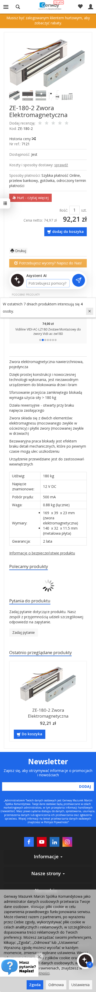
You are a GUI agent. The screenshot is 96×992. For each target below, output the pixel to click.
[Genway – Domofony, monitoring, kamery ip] (48, 6)
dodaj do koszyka (68, 231)
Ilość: (63, 210)
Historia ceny (20, 138)
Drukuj (20, 250)
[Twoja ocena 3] (53, 123)
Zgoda (35, 984)
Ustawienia (80, 984)
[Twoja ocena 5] (66, 123)
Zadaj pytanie (23, 632)
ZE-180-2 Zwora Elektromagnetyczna (48, 713)
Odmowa (56, 984)
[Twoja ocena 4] (60, 123)
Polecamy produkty (28, 566)
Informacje (47, 856)
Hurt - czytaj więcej (32, 197)
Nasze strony (46, 873)
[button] (40, 340)
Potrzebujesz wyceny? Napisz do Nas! (50, 263)
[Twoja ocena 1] (40, 123)
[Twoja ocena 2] (46, 123)
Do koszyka (32, 733)
